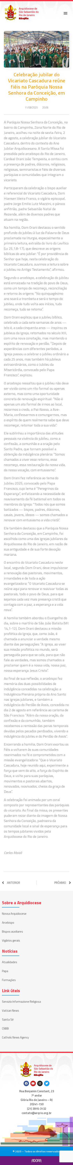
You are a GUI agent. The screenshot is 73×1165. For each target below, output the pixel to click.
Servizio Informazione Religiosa (21, 1001)
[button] (65, 13)
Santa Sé (8, 1019)
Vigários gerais (11, 940)
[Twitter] (46, 1083)
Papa (5, 971)
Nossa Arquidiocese (14, 913)
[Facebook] (26, 1083)
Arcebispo (8, 922)
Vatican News (10, 1010)
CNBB (5, 1028)
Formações (9, 980)
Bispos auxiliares (12, 931)
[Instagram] (40, 1083)
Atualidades (9, 962)
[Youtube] (33, 1083)
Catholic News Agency (15, 1037)
